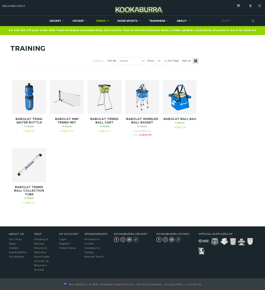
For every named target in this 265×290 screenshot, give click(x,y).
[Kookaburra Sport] (139, 8)
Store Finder (42, 256)
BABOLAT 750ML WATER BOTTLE (29, 120)
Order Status (67, 247)
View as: (186, 60)
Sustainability (18, 252)
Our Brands (16, 256)
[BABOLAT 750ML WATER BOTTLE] (29, 97)
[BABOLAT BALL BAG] (180, 97)
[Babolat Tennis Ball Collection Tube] (29, 165)
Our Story (15, 239)
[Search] (253, 20)
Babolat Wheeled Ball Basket (142, 120)
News (12, 243)
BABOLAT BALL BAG (180, 119)
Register (64, 243)
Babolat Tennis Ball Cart (104, 120)
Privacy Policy (174, 284)
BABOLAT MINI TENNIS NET (66, 120)
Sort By (111, 60)
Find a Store (250, 6)
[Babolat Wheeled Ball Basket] (142, 97)
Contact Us (41, 260)
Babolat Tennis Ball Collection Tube (29, 190)
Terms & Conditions (148, 284)
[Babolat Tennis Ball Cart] (105, 97)
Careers (14, 247)
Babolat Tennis (94, 256)
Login (259, 6)
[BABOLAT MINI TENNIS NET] (67, 97)
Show (150, 60)
